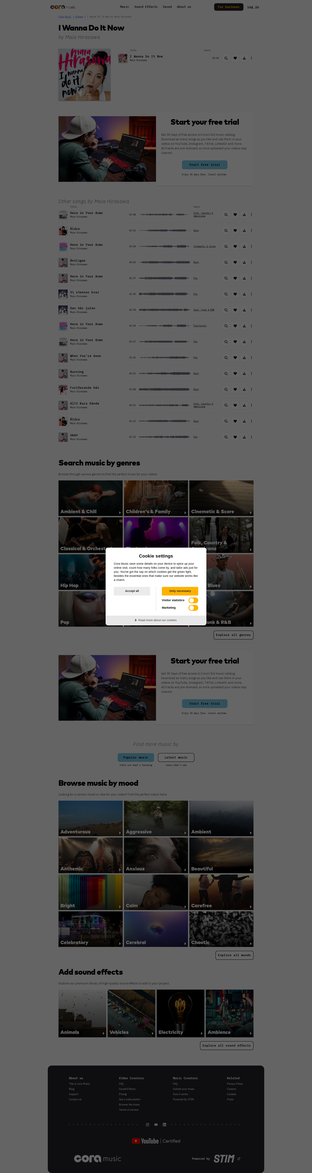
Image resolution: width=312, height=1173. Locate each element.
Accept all (132, 591)
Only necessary (180, 591)
